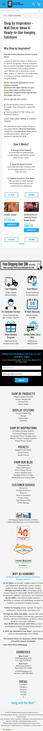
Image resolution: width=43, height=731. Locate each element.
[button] (33, 4)
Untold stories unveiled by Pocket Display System (31, 217)
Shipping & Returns (23, 490)
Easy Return (32, 288)
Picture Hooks (23, 404)
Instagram (23, 687)
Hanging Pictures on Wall (23, 475)
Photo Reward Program (11, 336)
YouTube (23, 692)
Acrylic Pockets (23, 455)
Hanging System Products (23, 397)
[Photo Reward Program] (11, 326)
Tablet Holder (23, 418)
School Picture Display (23, 441)
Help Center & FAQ (23, 500)
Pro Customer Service (10, 311)
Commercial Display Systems (23, 433)
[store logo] (15, 4)
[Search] (39, 10)
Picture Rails (23, 402)
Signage (23, 416)
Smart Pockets (23, 452)
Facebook (23, 684)
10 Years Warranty (32, 311)
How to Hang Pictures (23, 470)
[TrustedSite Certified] (23, 566)
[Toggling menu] (3, 4)
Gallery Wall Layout (23, 468)
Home (5, 15)
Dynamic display (10, 214)
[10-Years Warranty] (32, 304)
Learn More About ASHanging (15, 645)
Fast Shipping (11, 288)
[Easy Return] (32, 281)
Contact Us (23, 488)
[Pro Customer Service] (11, 304)
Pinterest (23, 689)
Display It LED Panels (23, 450)
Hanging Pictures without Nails (23, 478)
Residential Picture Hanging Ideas (23, 436)
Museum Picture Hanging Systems (23, 438)
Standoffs (23, 421)
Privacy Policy (22, 362)
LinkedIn (23, 694)
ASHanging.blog (23, 465)
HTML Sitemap (23, 503)
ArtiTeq (35, 520)
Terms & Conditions (23, 495)
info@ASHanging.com (23, 671)
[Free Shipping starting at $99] (21, 265)
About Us (23, 493)
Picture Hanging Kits (23, 399)
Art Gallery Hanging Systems (23, 431)
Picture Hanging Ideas (23, 473)
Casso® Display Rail (23, 413)
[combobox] (21, 10)
